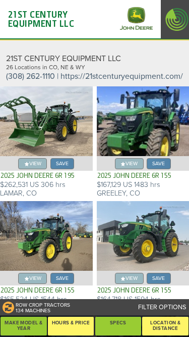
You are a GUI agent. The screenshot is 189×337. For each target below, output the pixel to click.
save (62, 163)
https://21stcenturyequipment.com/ (121, 76)
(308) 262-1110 (30, 76)
